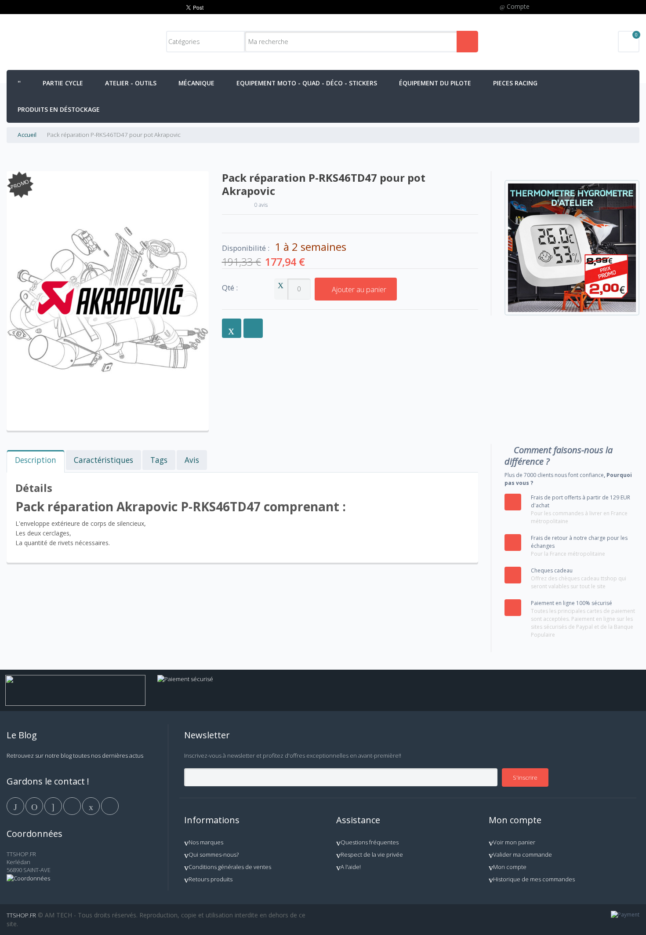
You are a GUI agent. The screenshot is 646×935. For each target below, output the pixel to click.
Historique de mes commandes (534, 879)
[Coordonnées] (28, 878)
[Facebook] (16, 806)
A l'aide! (351, 867)
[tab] (36, 461)
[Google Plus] (53, 806)
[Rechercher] (467, 41)
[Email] (91, 806)
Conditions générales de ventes (230, 867)
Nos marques (206, 842)
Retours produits (210, 879)
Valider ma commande (522, 854)
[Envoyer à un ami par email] (231, 328)
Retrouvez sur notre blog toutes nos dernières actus (75, 755)
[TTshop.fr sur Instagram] (72, 806)
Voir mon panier (514, 842)
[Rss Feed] (110, 806)
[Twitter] (34, 806)
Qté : (230, 288)
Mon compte (509, 867)
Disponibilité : (245, 248)
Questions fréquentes (370, 842)
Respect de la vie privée (372, 854)
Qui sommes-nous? (214, 854)
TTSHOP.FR (21, 915)
